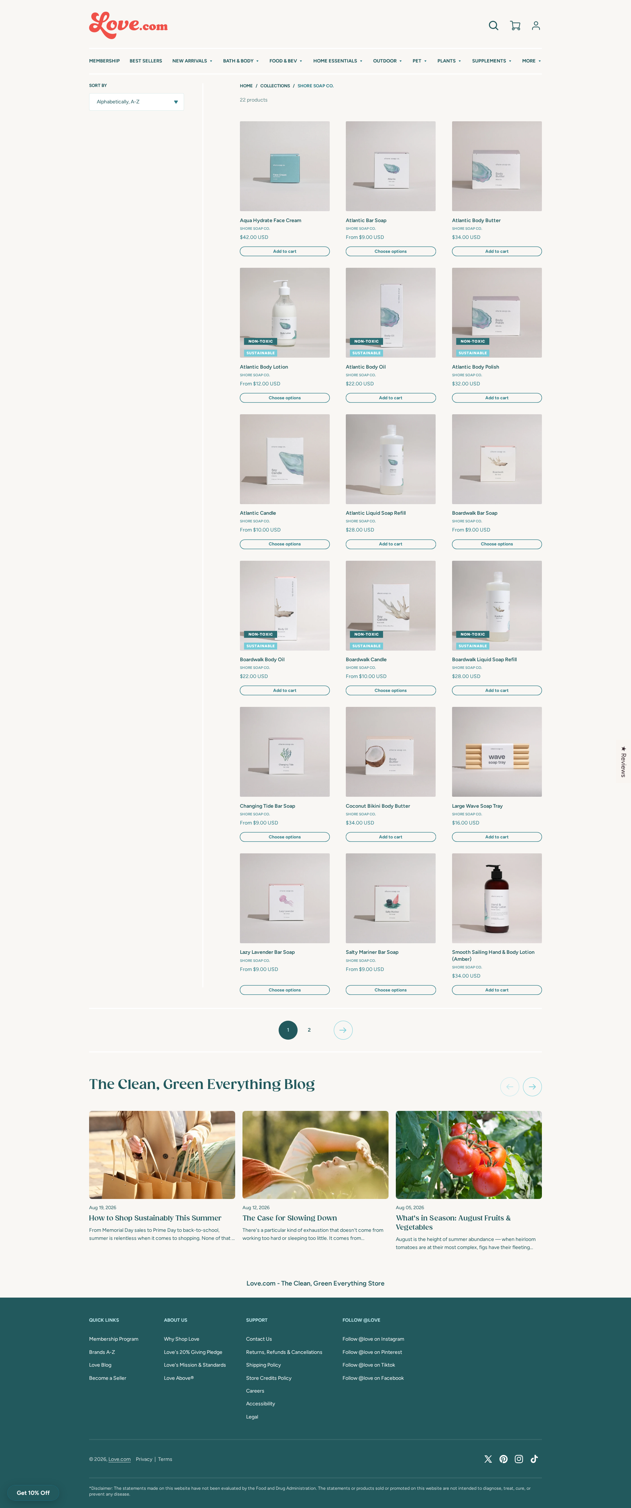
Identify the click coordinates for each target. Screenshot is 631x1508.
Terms (165, 1459)
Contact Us (259, 1339)
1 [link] (288, 1030)
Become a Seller (107, 1378)
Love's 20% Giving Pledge (193, 1352)
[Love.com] (128, 25)
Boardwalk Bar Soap (474, 513)
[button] (193, 61)
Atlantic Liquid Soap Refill (376, 513)
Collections (275, 85)
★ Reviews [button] (624, 761)
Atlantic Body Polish (475, 367)
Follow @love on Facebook (373, 1378)
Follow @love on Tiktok (369, 1365)
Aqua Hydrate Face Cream (270, 220)
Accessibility (260, 1404)
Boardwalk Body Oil (262, 659)
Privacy (144, 1459)
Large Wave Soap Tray (477, 806)
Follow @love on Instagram (373, 1339)
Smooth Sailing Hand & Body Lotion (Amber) (493, 955)
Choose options (391, 251)
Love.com (119, 1459)
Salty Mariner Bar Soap (372, 952)
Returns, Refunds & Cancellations (284, 1352)
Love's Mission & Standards (195, 1365)
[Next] (532, 1086)
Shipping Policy (263, 1365)
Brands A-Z (102, 1352)
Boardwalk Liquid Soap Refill (484, 659)
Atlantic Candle (258, 513)
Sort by (98, 85)
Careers (255, 1391)
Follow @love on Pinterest (372, 1352)
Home (246, 85)
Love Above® (179, 1378)
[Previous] (509, 1086)
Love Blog (100, 1365)
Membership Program (113, 1339)
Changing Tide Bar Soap (267, 806)
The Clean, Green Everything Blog (202, 1085)
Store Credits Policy (268, 1378)
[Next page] (343, 1030)
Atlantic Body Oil (366, 367)
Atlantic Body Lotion (264, 367)
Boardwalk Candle (366, 659)
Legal (252, 1417)
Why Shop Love (181, 1339)
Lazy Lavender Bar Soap (267, 952)
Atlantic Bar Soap (366, 220)
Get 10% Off (33, 1492)
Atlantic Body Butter (476, 220)
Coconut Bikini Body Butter (378, 806)
